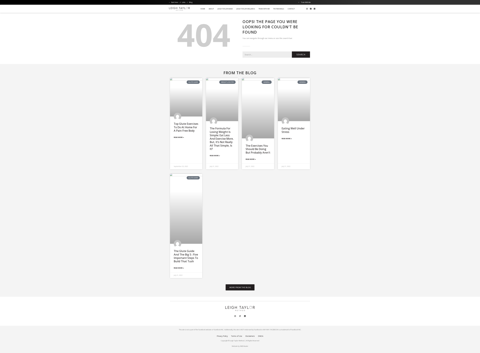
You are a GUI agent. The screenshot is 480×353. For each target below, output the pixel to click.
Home (202, 9)
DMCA (260, 336)
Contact (291, 9)
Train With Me (264, 9)
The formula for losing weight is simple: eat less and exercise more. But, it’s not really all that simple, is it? (222, 139)
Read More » (179, 137)
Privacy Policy (222, 336)
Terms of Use (236, 336)
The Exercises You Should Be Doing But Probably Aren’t (258, 149)
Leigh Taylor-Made (225, 9)
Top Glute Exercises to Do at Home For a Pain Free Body (186, 127)
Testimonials (278, 9)
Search (301, 54)
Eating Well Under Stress (293, 130)
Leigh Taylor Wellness (245, 9)
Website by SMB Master (240, 346)
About (211, 9)
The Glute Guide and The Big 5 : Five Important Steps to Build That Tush (186, 256)
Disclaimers (250, 336)
